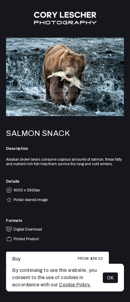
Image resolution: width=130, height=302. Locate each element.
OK (110, 277)
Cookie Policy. (75, 284)
